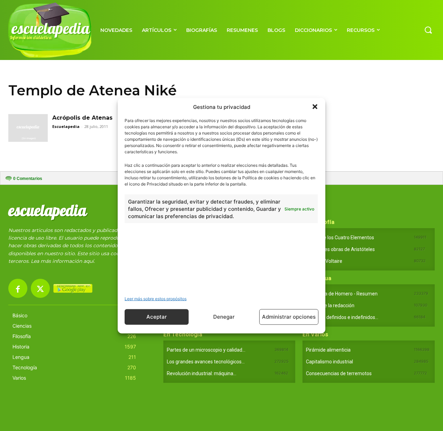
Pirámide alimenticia (328, 350)
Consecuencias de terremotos (339, 373)
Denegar (224, 316)
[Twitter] (40, 288)
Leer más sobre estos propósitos (156, 298)
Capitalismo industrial (329, 361)
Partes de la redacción (330, 305)
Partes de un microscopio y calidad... (206, 350)
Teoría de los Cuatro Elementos (340, 237)
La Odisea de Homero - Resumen (342, 293)
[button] (314, 106)
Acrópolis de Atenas (82, 117)
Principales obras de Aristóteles (340, 249)
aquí (88, 261)
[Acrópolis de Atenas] (28, 128)
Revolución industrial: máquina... (201, 373)
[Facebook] (17, 288)
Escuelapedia (66, 126)
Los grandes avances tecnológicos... (206, 361)
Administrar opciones (289, 316)
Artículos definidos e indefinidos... (342, 317)
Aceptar (156, 316)
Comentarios (27, 178)
